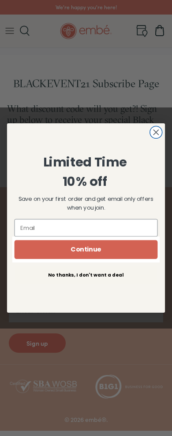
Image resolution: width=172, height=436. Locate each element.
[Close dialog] (156, 132)
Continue (86, 249)
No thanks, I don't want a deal (85, 274)
